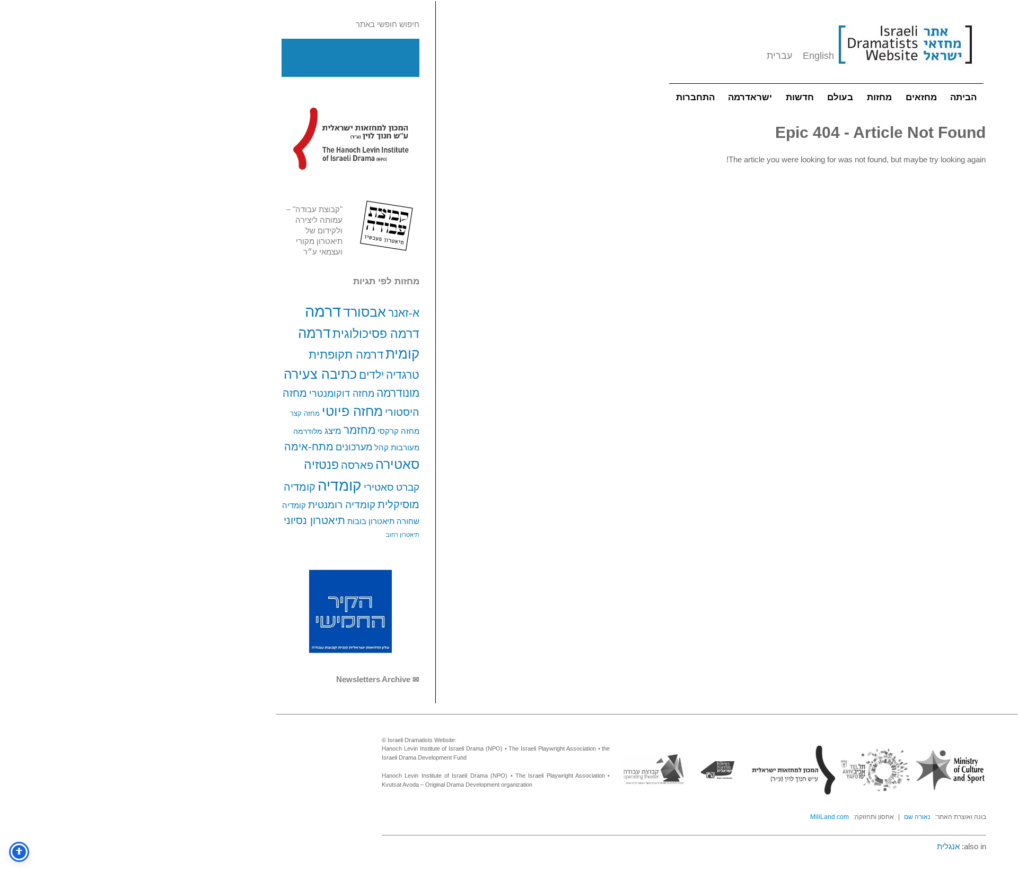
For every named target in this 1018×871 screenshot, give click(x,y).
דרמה (323, 311)
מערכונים (354, 446)
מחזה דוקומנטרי (341, 393)
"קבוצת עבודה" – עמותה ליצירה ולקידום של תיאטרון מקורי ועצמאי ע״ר (314, 230)
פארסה (357, 465)
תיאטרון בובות (370, 521)
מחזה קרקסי (398, 431)
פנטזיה (321, 465)
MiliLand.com (829, 817)
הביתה (963, 97)
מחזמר (359, 430)
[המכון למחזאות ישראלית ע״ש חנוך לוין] (350, 138)
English (818, 55)
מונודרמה (397, 393)
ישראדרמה (750, 97)
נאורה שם (917, 817)
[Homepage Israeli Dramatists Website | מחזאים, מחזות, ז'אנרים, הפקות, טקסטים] (905, 69)
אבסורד (364, 311)
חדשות (800, 97)
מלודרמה (307, 431)
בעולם (840, 97)
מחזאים (921, 97)
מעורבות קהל (396, 447)
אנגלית (948, 846)
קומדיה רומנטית (341, 504)
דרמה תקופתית (346, 354)
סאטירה (397, 464)
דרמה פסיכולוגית (375, 334)
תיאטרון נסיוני (314, 520)
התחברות (695, 97)
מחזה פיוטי (352, 411)
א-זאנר (403, 313)
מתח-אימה (309, 446)
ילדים (371, 375)
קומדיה (340, 485)
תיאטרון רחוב (402, 535)
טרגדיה (402, 375)
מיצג (332, 430)
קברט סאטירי (391, 487)
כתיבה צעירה (320, 374)
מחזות (879, 97)
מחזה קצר (305, 413)
